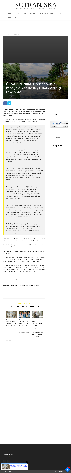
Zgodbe (38, 13)
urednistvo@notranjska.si (10, 457)
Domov (10, 13)
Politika (56, 13)
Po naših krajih (29, 13)
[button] (65, 13)
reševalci (37, 285)
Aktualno (18, 13)
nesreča (17, 285)
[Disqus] (24, 373)
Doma (5, 34)
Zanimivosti (48, 13)
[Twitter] (9, 103)
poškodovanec (29, 285)
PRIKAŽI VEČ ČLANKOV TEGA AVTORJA (24, 306)
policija (23, 285)
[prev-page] (7, 341)
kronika (12, 285)
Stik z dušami (12, 17)
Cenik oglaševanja (58, 471)
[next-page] (10, 341)
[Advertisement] (35, 49)
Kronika (10, 34)
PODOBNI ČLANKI (24, 304)
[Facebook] (5, 103)
